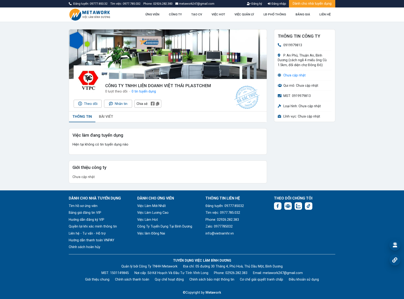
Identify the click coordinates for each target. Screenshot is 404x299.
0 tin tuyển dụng (144, 91)
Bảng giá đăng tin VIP (85, 213)
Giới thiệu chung (97, 279)
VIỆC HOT (218, 14)
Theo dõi (90, 104)
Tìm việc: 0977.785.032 (223, 213)
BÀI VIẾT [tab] (106, 116)
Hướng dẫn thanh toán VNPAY (91, 240)
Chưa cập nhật (294, 75)
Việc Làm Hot (147, 220)
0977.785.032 (132, 3)
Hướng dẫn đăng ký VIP (86, 220)
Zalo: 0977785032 (219, 226)
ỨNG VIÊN (152, 14)
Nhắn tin (120, 104)
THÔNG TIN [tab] (82, 116)
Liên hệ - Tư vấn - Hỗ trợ (87, 233)
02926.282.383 (163, 3)
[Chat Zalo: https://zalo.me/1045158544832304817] (298, 206)
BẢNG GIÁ (303, 14)
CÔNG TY (175, 14)
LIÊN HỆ (325, 14)
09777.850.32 (99, 3)
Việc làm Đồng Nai (151, 233)
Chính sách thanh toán (132, 279)
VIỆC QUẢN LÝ (244, 14)
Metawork (213, 293)
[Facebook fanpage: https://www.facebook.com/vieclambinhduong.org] (277, 206)
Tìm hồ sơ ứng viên (83, 206)
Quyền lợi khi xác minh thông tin (93, 226)
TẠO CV (196, 14)
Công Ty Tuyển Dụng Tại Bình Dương (164, 226)
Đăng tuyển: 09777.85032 (225, 206)
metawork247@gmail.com (283, 273)
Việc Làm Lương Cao (153, 213)
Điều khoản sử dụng (304, 279)
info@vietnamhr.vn (220, 233)
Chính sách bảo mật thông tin (211, 279)
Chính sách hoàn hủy (84, 247)
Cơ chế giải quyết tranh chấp (261, 279)
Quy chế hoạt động (169, 279)
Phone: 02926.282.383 (222, 220)
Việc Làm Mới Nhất (151, 206)
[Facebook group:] (288, 206)
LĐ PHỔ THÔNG (274, 14)
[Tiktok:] (308, 206)
